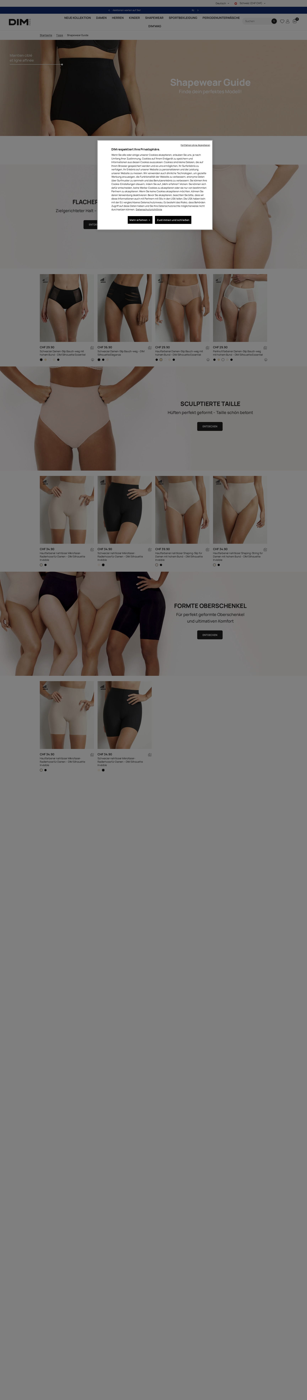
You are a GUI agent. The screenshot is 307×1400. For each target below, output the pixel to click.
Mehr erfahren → (140, 220)
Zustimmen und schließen (173, 220)
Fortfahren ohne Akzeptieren (195, 145)
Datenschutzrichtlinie (149, 209)
